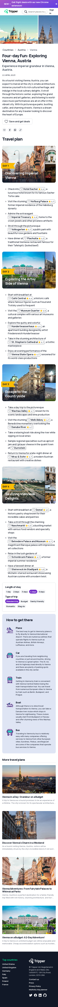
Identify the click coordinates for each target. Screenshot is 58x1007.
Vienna (33, 49)
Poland (5, 981)
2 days (16, 591)
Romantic (10, 606)
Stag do (21, 606)
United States (8, 964)
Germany (6, 971)
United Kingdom (9, 967)
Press (31, 982)
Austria (21, 49)
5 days (41, 591)
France (5, 984)
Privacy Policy (35, 986)
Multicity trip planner (38, 989)
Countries (8, 49)
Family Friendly (37, 601)
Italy (4, 974)
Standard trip (12, 601)
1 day (8, 591)
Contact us (34, 979)
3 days (25, 591)
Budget (24, 601)
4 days (33, 591)
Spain (4, 977)
